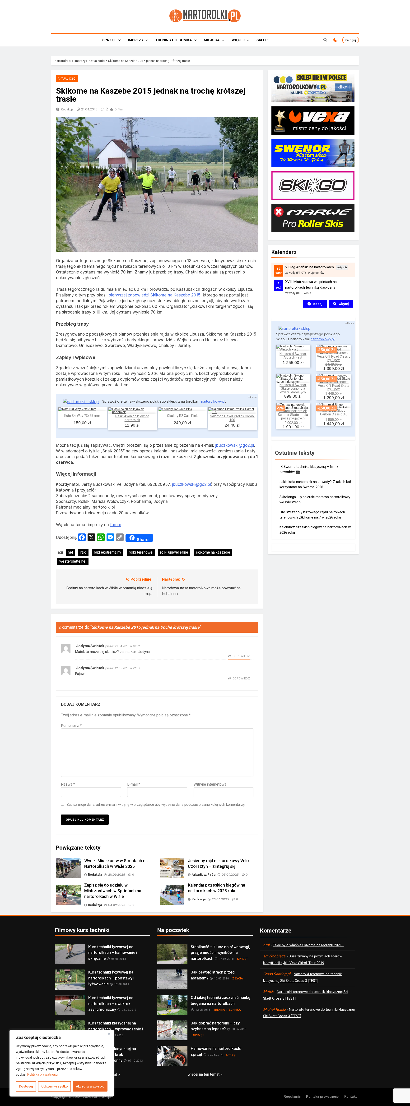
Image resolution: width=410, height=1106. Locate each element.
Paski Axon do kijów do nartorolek (132, 418)
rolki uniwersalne (174, 552)
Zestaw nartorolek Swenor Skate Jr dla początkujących (293, 414)
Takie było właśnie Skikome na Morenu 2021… (308, 945)
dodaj (317, 304)
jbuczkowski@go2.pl (234, 445)
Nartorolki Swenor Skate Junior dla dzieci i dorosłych (293, 388)
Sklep (262, 40)
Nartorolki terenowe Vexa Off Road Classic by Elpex (333, 356)
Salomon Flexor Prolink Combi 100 (232, 418)
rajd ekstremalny (107, 552)
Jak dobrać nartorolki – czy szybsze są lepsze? (215, 1026)
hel (70, 552)
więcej (344, 304)
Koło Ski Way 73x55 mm (82, 416)
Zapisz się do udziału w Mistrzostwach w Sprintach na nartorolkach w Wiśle (112, 891)
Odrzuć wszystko (54, 1086)
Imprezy (136, 40)
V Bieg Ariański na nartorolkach (309, 267)
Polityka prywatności (42, 1074)
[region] (61, 1063)
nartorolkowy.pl (213, 401)
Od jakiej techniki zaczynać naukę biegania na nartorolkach (220, 1000)
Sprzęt (109, 40)
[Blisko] (109, 1034)
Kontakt (350, 1097)
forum (115, 524)
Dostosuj (26, 1086)
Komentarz (71, 725)
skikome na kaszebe (213, 552)
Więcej (238, 40)
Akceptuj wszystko (90, 1086)
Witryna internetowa (210, 784)
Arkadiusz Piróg (203, 874)
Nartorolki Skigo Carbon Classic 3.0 (333, 412)
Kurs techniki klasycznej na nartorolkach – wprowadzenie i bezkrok (115, 1029)
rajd (83, 552)
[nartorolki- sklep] (81, 402)
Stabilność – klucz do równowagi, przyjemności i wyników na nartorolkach (220, 953)
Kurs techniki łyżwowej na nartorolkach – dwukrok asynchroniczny (110, 1004)
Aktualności (67, 79)
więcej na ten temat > (205, 1074)
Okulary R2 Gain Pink (182, 416)
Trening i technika (173, 40)
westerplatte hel (72, 561)
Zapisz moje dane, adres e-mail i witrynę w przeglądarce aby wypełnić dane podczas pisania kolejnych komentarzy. (155, 804)
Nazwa (68, 784)
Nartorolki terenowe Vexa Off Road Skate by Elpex (333, 385)
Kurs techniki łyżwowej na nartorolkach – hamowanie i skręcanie (112, 953)
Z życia (237, 978)
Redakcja (67, 109)
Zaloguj (350, 40)
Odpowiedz (241, 656)
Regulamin (292, 1097)
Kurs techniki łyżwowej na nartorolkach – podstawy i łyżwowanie (111, 978)
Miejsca (212, 40)
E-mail (133, 784)
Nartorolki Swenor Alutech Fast (293, 355)
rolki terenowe (141, 552)
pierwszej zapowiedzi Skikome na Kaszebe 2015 (154, 295)
